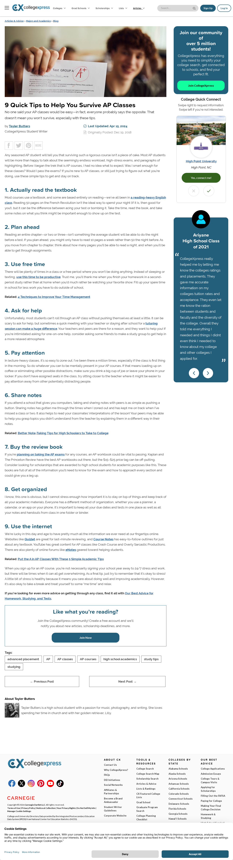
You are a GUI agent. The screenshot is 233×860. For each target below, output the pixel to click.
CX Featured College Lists (148, 795)
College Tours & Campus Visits (210, 780)
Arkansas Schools (179, 783)
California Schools (179, 788)
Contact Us (110, 764)
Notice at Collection (46, 808)
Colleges (57, 8)
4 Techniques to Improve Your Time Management (54, 297)
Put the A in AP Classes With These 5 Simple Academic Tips (61, 559)
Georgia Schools (178, 813)
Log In (224, 8)
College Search (145, 768)
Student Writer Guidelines (113, 809)
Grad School (143, 802)
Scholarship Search (147, 778)
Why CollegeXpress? (116, 769)
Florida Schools (177, 808)
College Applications (213, 768)
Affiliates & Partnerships (111, 791)
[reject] (193, 190)
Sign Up (208, 8)
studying (13, 667)
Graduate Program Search (147, 809)
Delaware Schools (179, 803)
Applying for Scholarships (208, 789)
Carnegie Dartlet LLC (35, 804)
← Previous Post (42, 681)
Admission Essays (211, 773)
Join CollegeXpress (201, 85)
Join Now (85, 637)
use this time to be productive (38, 277)
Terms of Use (13, 808)
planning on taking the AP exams (41, 454)
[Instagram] (31, 786)
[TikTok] (60, 786)
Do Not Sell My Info (86, 808)
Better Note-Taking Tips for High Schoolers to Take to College (63, 433)
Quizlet (30, 539)
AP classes (65, 659)
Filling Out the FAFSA (213, 795)
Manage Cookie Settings (19, 811)
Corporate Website (115, 815)
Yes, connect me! (201, 177)
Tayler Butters (19, 126)
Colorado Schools (179, 793)
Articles (137, 8)
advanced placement (23, 659)
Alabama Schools (178, 768)
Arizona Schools (178, 778)
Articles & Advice (14, 21)
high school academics (120, 659)
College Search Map (147, 773)
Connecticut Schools (181, 798)
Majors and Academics (38, 21)
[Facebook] (11, 786)
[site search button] (194, 8)
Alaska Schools (177, 773)
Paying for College (211, 800)
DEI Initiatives (112, 779)
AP (48, 659)
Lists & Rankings (145, 788)
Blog (55, 21)
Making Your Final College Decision (211, 807)
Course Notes (103, 539)
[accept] (208, 190)
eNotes (71, 550)
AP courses (88, 659)
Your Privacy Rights (66, 808)
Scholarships (103, 8)
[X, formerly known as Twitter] (21, 786)
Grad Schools (79, 8)
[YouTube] (50, 786)
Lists (121, 8)
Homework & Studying (208, 816)
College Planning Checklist (146, 817)
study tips (151, 659)
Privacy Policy (28, 808)
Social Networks (113, 784)
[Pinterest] (40, 786)
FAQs (107, 774)
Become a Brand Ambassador (113, 800)
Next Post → (127, 681)
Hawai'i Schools (178, 818)
